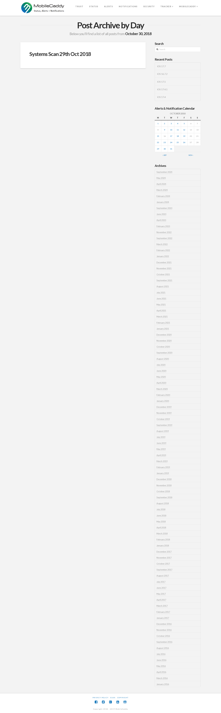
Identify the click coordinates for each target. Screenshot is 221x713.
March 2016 (162, 678)
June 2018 (161, 515)
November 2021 (164, 268)
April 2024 (161, 184)
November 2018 (164, 485)
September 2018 (164, 497)
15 (158, 136)
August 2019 (163, 431)
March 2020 (162, 389)
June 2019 (161, 443)
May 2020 (161, 376)
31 (171, 149)
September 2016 (164, 642)
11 (178, 130)
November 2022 (164, 232)
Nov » (191, 155)
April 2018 (161, 527)
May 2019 (161, 449)
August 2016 (163, 648)
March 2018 (162, 533)
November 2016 (164, 630)
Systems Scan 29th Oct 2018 (60, 54)
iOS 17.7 (161, 66)
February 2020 (163, 395)
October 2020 (163, 346)
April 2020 (161, 382)
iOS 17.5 (161, 81)
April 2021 (161, 310)
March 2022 (162, 244)
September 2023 (164, 208)
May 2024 (161, 178)
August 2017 (163, 575)
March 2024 (162, 190)
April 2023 (161, 220)
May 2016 (161, 666)
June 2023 (161, 214)
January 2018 (163, 545)
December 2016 (164, 624)
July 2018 (161, 509)
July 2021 (161, 292)
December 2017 (164, 551)
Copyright (122, 697)
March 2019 (162, 461)
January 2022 (163, 256)
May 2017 (161, 593)
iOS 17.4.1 (162, 89)
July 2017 (161, 581)
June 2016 (161, 660)
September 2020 (164, 352)
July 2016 (161, 654)
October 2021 (163, 274)
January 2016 (163, 684)
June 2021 (161, 298)
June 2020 (161, 370)
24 (171, 142)
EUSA (112, 697)
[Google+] (110, 702)
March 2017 (162, 605)
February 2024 (163, 196)
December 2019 (164, 407)
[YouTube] (125, 702)
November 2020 (164, 340)
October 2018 (163, 491)
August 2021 (163, 286)
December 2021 (164, 262)
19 (184, 136)
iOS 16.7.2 (162, 74)
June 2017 (161, 587)
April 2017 (161, 599)
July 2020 (161, 364)
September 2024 (164, 172)
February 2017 (163, 612)
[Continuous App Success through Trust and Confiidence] (42, 8)
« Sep (164, 155)
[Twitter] (103, 702)
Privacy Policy (101, 697)
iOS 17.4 (161, 97)
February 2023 (163, 226)
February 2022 (163, 250)
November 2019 (164, 413)
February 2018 (163, 539)
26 (184, 142)
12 (184, 130)
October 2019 (163, 419)
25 (178, 142)
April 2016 (161, 672)
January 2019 (163, 473)
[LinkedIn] (117, 702)
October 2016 (163, 636)
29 (158, 149)
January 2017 (163, 618)
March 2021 (162, 316)
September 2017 (164, 569)
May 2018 (161, 521)
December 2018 (164, 479)
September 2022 (164, 238)
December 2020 (164, 334)
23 (165, 142)
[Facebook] (96, 702)
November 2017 (164, 557)
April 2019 (161, 455)
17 (171, 136)
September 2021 (164, 280)
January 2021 (163, 328)
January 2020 (163, 401)
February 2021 (163, 322)
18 (178, 136)
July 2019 (161, 437)
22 (158, 142)
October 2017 (163, 563)
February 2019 (163, 467)
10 (171, 130)
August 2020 (163, 358)
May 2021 (161, 304)
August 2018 (163, 503)
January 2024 (163, 202)
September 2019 (164, 425)
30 (165, 149)
